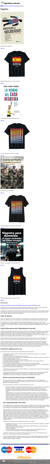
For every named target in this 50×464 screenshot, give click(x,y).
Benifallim (19, 305)
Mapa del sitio (45, 444)
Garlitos (8, 305)
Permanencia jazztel (36, 305)
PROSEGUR (8, 5)
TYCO (22, 5)
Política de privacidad (10, 444)
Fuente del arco (14, 305)
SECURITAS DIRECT (16, 5)
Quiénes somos (26, 444)
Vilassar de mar (4, 305)
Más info (2, 48)
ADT (4, 5)
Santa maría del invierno (27, 305)
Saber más (7, 461)
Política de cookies (19, 444)
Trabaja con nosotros (37, 444)
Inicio (2, 5)
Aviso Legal (3, 444)
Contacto (31, 444)
